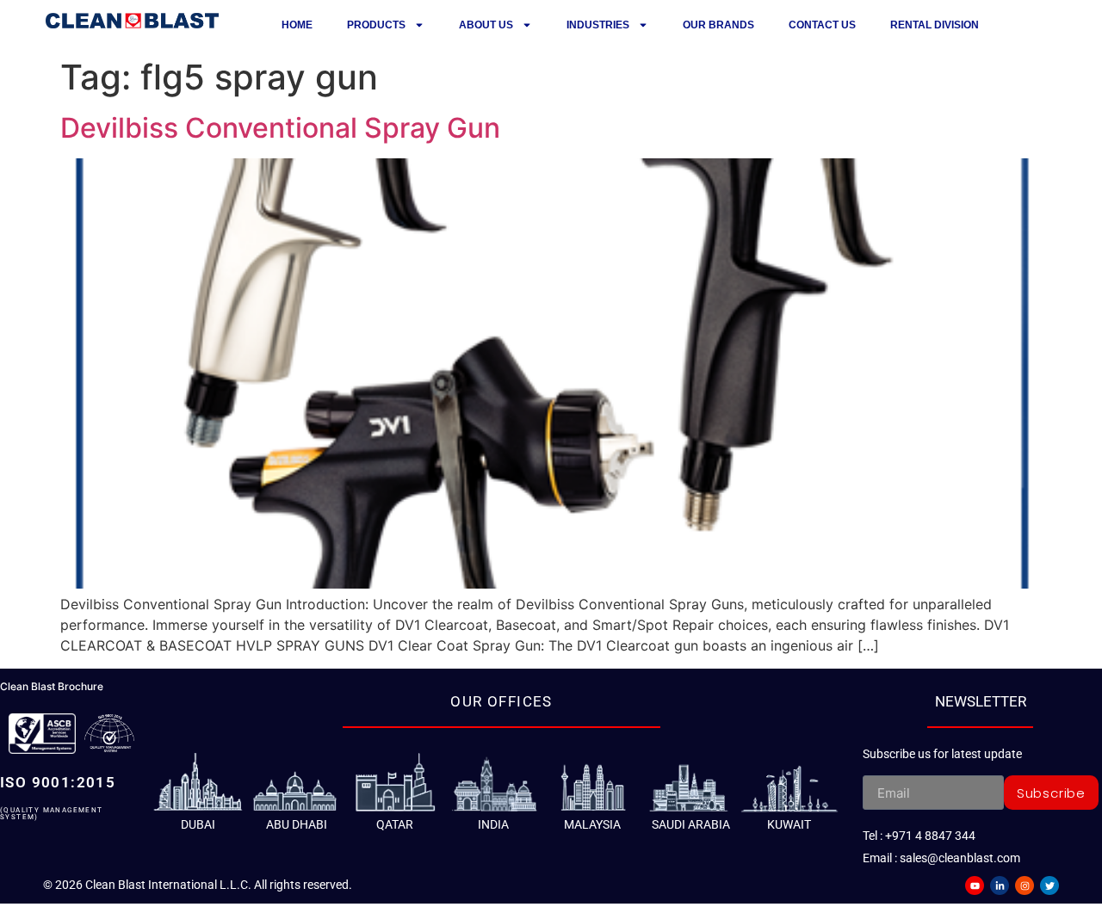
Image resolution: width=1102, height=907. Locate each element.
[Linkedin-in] (999, 885)
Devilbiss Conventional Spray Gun (280, 128)
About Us (486, 25)
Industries (597, 25)
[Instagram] (1024, 885)
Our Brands (718, 25)
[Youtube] (974, 885)
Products (376, 25)
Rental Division (934, 25)
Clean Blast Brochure (51, 686)
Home (297, 25)
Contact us (822, 25)
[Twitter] (1049, 885)
